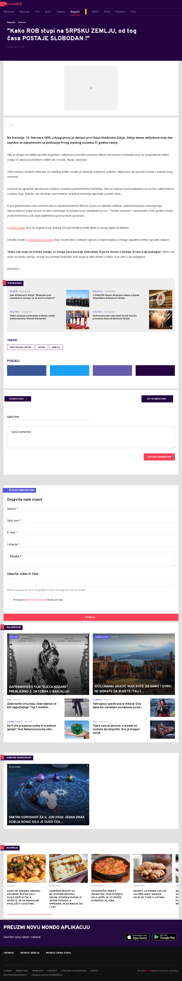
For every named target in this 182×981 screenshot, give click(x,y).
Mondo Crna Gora (58, 953)
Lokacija (13, 544)
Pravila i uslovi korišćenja (46, 975)
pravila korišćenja (37, 599)
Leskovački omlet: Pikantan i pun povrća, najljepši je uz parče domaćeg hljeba (107, 896)
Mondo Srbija (29, 953)
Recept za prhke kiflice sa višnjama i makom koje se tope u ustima (150, 894)
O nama (8, 970)
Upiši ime (13, 417)
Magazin (11, 22)
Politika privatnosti (15, 975)
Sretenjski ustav (20, 347)
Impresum (37, 970)
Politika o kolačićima (74, 970)
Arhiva (94, 970)
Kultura (22, 22)
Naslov (12, 509)
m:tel (148, 970)
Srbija (56, 347)
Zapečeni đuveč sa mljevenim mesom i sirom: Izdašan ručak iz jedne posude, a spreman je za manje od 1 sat (66, 899)
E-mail (12, 532)
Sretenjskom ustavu (41, 239)
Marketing (22, 970)
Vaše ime (14, 520)
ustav (41, 347)
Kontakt (52, 970)
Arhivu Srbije (17, 227)
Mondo (9, 953)
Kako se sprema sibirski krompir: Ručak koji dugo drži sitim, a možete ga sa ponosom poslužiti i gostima (23, 897)
